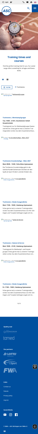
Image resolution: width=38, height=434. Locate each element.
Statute (6, 391)
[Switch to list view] (7, 79)
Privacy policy (8, 396)
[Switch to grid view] (3, 79)
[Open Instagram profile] (10, 416)
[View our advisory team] (31, 2)
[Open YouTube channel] (5, 416)
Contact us (7, 387)
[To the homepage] (6, 11)
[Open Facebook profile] (16, 416)
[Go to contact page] (27, 2)
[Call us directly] (23, 2)
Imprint (6, 400)
